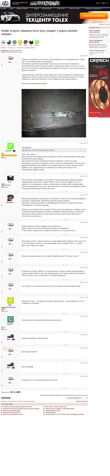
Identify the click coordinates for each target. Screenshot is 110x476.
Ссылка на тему (17, 52)
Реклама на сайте (104, 24)
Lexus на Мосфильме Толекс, (96, 41)
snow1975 (18, 50)
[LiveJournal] (20, 391)
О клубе (3, 8)
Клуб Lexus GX (11, 47)
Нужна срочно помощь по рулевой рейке (59, 408)
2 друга (5, 157)
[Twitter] (13, 391)
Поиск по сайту (74, 8)
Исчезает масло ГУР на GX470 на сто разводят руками (64, 414)
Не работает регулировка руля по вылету (17, 407)
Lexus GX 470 (20, 47)
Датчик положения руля (11, 410)
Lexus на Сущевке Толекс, (95, 31)
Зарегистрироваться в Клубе (80, 395)
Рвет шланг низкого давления (55, 407)
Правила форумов (6, 52)
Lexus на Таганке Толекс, (97, 50)
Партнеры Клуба (94, 27)
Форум (36, 8)
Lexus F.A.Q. (61, 8)
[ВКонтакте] (11, 391)
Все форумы (4, 47)
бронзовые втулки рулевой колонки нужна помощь (21, 408)
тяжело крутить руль (52, 410)
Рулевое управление (30, 47)
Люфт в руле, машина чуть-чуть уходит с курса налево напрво (39, 32)
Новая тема (6, 398)
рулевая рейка (50, 412)
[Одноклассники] (16, 391)
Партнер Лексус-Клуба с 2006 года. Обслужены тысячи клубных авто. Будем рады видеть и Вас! (99, 36)
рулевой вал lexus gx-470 (11, 412)
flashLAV (12, 50)
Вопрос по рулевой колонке (12, 414)
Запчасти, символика (94, 8)
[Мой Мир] (18, 391)
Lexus (11, 8)
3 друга (5, 329)
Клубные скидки (22, 8)
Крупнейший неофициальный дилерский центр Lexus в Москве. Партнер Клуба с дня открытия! (98, 46)
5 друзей (5, 187)
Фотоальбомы (46, 8)
